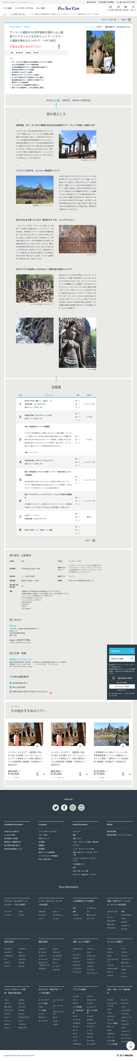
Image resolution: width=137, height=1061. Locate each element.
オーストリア (43, 959)
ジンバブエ (90, 1040)
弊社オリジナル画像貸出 (47, 852)
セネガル (90, 1019)
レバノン (7, 1017)
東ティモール (91, 915)
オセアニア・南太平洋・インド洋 (84, 874)
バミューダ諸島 (112, 1023)
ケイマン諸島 (43, 1003)
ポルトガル (125, 962)
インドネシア (77, 918)
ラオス (20, 911)
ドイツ (123, 949)
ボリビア (7, 962)
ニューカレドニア (58, 1001)
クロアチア (42, 968)
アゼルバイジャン (78, 950)
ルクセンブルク (112, 968)
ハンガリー (42, 956)
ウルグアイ (8, 952)
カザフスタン (111, 921)
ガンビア (76, 1026)
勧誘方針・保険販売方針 (12, 842)
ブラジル (21, 962)
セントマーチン (126, 1038)
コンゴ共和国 (77, 1007)
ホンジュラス (125, 1010)
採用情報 (42, 849)
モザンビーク (91, 1000)
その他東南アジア (79, 864)
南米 (74, 867)
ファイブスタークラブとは (24, 8)
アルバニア (56, 952)
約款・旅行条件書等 (19, 687)
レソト (75, 1040)
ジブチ (75, 1016)
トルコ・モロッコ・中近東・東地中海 (85, 842)
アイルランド (125, 959)
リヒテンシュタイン (112, 960)
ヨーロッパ (76, 831)
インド (41, 918)
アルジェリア (8, 1010)
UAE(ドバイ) (22, 1028)
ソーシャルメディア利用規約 (48, 856)
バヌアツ (56, 1024)
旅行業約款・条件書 (11, 838)
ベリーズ (110, 1019)
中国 (122, 911)
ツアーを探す (7, 8)
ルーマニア (56, 966)
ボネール (110, 1026)
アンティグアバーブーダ (112, 1004)
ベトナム (21, 915)
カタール (7, 1024)
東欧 (74, 835)
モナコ (109, 956)
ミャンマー (8, 911)
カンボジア (8, 915)
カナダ (109, 1030)
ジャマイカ (125, 1014)
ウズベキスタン (126, 915)
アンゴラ (76, 996)
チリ (5, 959)
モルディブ (42, 1017)
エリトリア (76, 1019)
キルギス (124, 922)
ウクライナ (90, 962)
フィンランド (77, 968)
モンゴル (124, 929)
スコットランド (126, 966)
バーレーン (8, 1021)
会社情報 (42, 842)
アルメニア (76, 965)
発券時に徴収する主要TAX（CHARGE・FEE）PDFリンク (30, 691)
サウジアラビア (23, 1017)
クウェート (8, 1028)
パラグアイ (22, 956)
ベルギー (124, 969)
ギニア (75, 1033)
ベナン (75, 1000)
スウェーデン (91, 956)
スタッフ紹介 (40, 8)
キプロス (21, 1010)
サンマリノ (125, 956)
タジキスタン (111, 928)
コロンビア (22, 959)
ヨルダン (21, 1000)
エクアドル (8, 949)
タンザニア (90, 1026)
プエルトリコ (125, 1031)
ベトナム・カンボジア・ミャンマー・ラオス (85, 859)
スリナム (21, 966)
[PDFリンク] (50, 691)
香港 (74, 911)
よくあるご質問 (9, 835)
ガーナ (75, 1030)
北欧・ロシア (77, 838)
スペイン (110, 972)
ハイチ (123, 1007)
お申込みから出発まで (11, 831)
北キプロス (8, 1007)
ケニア (75, 1037)
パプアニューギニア (58, 1013)
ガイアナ (7, 966)
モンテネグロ (57, 956)
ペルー (20, 952)
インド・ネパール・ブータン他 (83, 849)
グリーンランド (92, 973)
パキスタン (42, 911)
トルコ (6, 1000)
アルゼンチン (8, 956)
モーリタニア (91, 1044)
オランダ (110, 965)
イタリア (110, 952)
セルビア (56, 949)
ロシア (89, 952)
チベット (110, 917)
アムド (123, 918)
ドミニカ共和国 (112, 1044)
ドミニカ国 (111, 1040)
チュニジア (22, 1007)
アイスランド (77, 972)
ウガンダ (90, 1033)
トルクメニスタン (112, 912)
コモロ (41, 1007)
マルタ (109, 949)
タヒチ (55, 1017)
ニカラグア (125, 1024)
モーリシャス (43, 1021)
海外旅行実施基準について (13, 849)
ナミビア (90, 1003)
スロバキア (56, 969)
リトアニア (90, 969)
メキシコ (124, 1021)
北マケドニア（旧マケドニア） (44, 963)
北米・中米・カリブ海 (80, 871)
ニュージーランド (58, 1007)
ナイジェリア (91, 1007)
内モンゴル (111, 924)
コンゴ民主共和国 (78, 1011)
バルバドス (111, 1016)
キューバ (110, 1037)
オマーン (7, 1003)
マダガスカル (77, 1044)
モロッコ (21, 1003)
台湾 (74, 908)
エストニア (76, 961)
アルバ (109, 1009)
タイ (88, 911)
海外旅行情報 (111, 831)
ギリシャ (21, 1014)
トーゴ (89, 1030)
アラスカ (110, 1000)
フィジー (42, 1014)
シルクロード (125, 925)
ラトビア (76, 958)
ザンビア (90, 1037)
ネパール (56, 911)
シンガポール (91, 908)
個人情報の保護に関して (20, 683)
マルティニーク (126, 1017)
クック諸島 (42, 1010)
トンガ (55, 1021)
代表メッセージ (44, 838)
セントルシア (125, 1035)
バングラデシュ (58, 915)
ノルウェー (90, 966)
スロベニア (56, 959)
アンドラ (124, 976)
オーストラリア (44, 1000)
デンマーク (90, 959)
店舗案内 (42, 845)
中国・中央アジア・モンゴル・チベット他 (85, 853)
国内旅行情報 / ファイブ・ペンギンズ (119, 835)
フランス (124, 952)
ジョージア (76, 955)
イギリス (110, 975)
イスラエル (22, 1024)
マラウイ (90, 996)
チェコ (55, 962)
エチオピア (76, 1023)
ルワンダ (90, 1016)
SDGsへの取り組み (45, 859)
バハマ (109, 1013)
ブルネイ (76, 915)
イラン (20, 1021)
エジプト (7, 1014)
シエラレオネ (91, 1023)
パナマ (123, 1028)
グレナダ (124, 1000)
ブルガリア (42, 949)
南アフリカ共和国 (92, 1011)
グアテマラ (125, 1003)
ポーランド (42, 952)
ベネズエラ (22, 949)
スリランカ (42, 915)
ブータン (56, 918)
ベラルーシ (90, 949)
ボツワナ (76, 1003)
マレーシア (90, 918)
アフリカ (76, 845)
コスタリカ (111, 1033)
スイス (123, 973)
